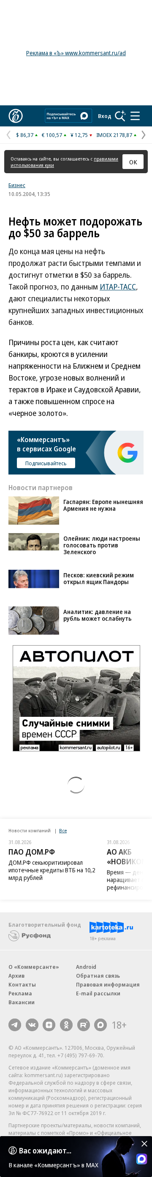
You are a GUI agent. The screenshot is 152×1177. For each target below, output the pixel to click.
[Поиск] (120, 116)
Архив (16, 975)
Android (86, 967)
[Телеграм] (14, 1025)
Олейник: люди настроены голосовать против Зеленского (101, 545)
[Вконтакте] (32, 1025)
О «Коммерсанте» (33, 967)
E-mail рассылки (98, 993)
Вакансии (21, 1002)
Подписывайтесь (46, 463)
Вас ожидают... (45, 1150)
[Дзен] (49, 1025)
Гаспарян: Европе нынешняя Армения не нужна (103, 505)
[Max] (100, 1025)
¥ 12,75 (79, 135)
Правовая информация (108, 984)
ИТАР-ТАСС (118, 287)
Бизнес (16, 185)
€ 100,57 (52, 135)
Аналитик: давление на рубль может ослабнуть (97, 615)
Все (63, 830)
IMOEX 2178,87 (114, 135)
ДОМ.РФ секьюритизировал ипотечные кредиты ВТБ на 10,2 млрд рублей (51, 870)
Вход (104, 116)
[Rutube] (83, 1025)
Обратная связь (98, 975)
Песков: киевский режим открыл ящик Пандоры (98, 578)
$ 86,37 (24, 135)
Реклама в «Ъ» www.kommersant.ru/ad (76, 53)
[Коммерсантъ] (15, 116)
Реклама (20, 993)
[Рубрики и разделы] (135, 116)
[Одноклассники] (66, 1025)
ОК (133, 162)
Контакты (22, 984)
